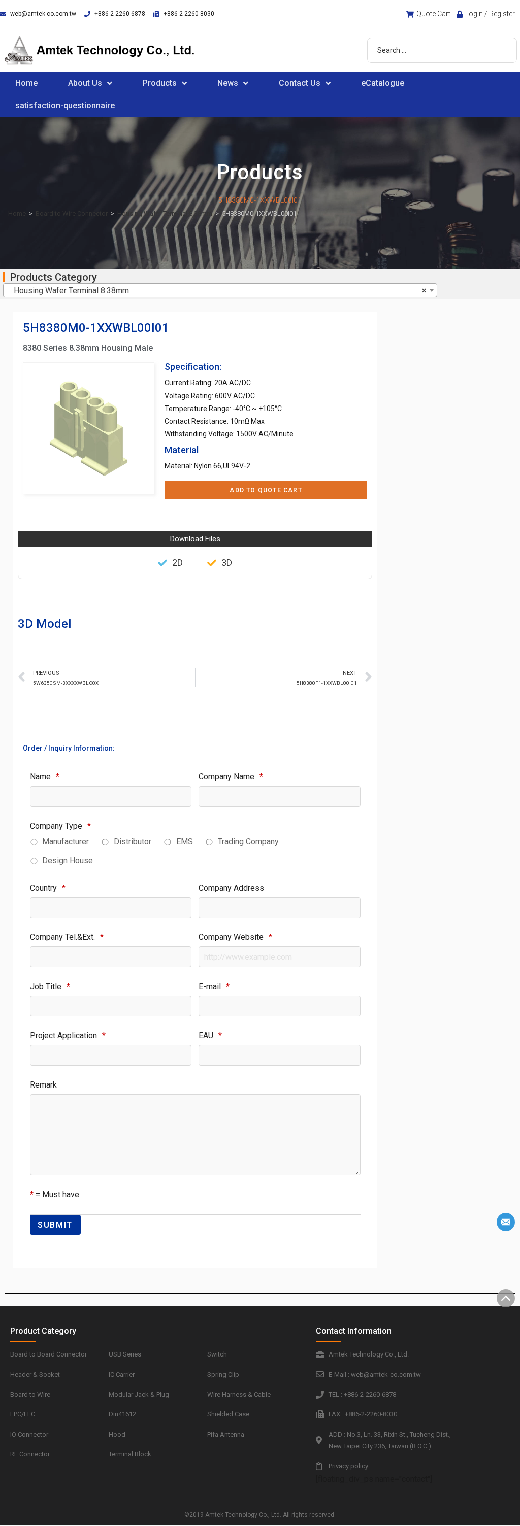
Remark (43, 1085)
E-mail (214, 986)
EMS (184, 841)
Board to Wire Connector (72, 213)
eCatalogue (382, 83)
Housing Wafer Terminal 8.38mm (164, 213)
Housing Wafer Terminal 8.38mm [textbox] (217, 290)
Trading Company (248, 841)
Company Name (231, 777)
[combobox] (220, 290)
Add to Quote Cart (266, 490)
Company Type (60, 826)
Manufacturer (65, 841)
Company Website (235, 937)
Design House (67, 860)
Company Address (231, 888)
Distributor (132, 841)
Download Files (195, 539)
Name (44, 777)
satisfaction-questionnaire (65, 105)
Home (26, 83)
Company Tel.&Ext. (67, 937)
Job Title (50, 986)
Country (48, 888)
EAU (210, 1035)
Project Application (68, 1035)
